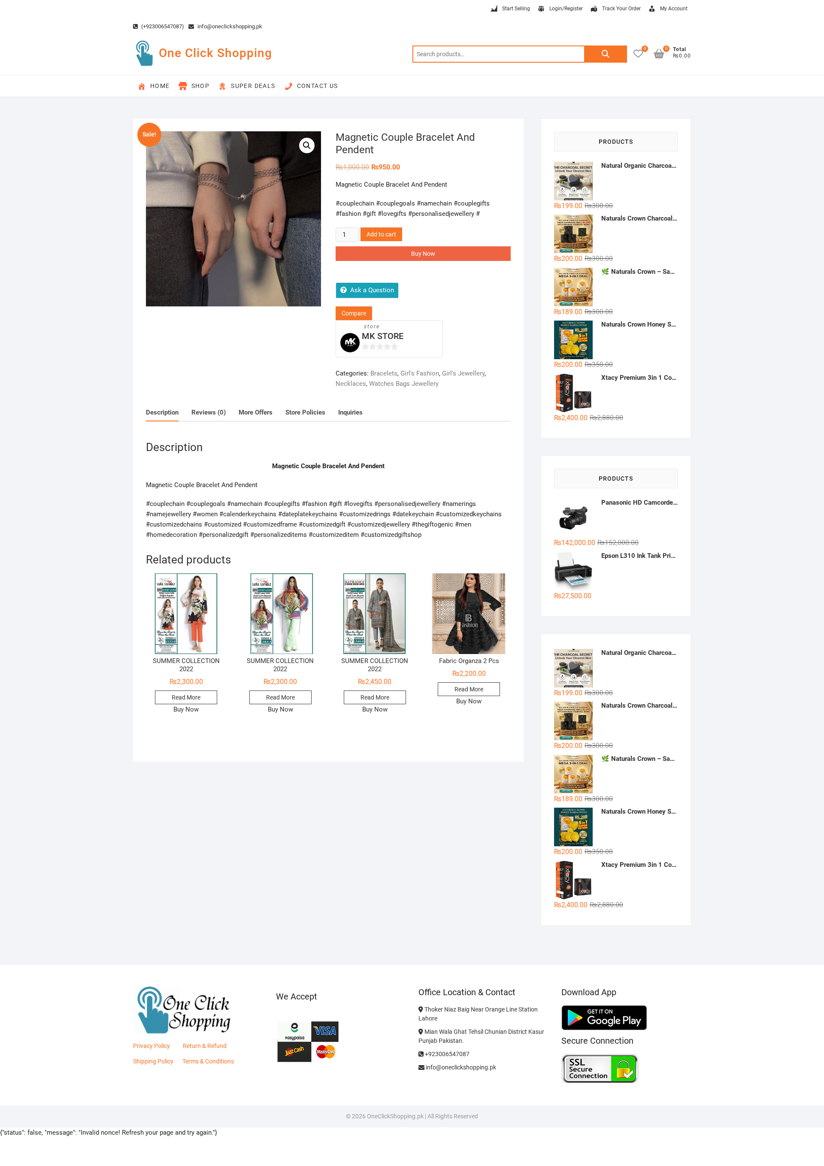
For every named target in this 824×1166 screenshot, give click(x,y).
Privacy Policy (151, 1045)
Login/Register (566, 9)
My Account (674, 9)
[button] (307, 145)
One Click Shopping (215, 53)
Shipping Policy (153, 1061)
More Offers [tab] (256, 412)
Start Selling (516, 9)
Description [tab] (162, 412)
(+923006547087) (162, 26)
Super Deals (253, 85)
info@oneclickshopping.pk (229, 26)
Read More (186, 697)
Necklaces (351, 384)
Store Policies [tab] (305, 412)
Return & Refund (205, 1045)
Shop (200, 85)
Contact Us (317, 85)
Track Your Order (621, 9)
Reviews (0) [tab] (208, 412)
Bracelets (383, 373)
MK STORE (382, 336)
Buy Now (423, 253)
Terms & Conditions (208, 1061)
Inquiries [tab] (350, 412)
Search (605, 54)
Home (160, 85)
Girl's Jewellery (463, 373)
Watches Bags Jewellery (404, 384)
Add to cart (381, 234)
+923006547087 (447, 1054)
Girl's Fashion (419, 373)
